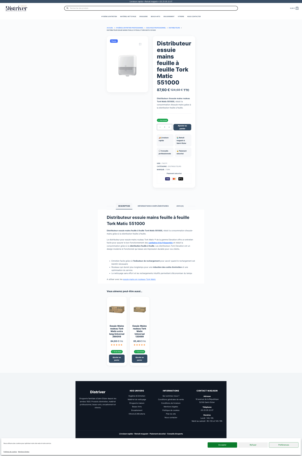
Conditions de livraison (170, 403)
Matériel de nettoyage (137, 399)
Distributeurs (174, 166)
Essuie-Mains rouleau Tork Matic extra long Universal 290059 (116, 331)
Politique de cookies (10, 452)
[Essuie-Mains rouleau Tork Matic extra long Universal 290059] (117, 311)
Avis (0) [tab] (180, 206)
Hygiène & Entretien (109, 16)
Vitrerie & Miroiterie (137, 414)
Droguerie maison (136, 403)
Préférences (283, 445)
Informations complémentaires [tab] (153, 206)
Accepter (222, 445)
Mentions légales (23, 452)
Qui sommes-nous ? (171, 396)
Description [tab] (124, 206)
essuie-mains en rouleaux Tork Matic (139, 279)
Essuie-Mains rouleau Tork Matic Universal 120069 (139, 331)
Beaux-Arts (155, 16)
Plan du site (171, 414)
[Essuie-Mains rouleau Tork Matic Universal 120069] (139, 311)
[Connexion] (297, 1)
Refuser (253, 445)
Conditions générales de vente (171, 399)
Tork (168, 169)
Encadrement (169, 16)
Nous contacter (194, 16)
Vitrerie (181, 16)
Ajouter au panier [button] (117, 358)
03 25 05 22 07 (207, 410)
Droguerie (143, 16)
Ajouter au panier (182, 127)
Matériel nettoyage (128, 16)
